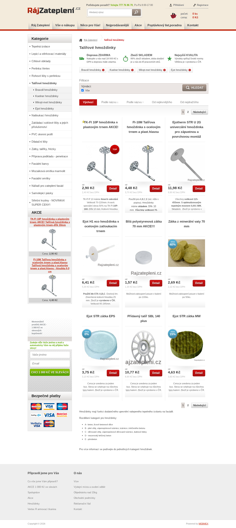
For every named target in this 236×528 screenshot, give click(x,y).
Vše (87, 90)
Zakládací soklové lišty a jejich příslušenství (50, 124)
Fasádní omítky (41, 178)
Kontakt (192, 25)
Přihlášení (178, 5)
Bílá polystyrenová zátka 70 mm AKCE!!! (144, 224)
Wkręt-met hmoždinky (48, 102)
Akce (138, 25)
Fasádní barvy (40, 163)
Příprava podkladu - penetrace (50, 156)
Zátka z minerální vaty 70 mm (186, 224)
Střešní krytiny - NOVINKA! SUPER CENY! (48, 202)
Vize (76, 481)
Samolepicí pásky (42, 193)
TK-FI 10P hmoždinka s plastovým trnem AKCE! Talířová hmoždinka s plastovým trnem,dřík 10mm (50, 222)
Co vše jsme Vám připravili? (43, 481)
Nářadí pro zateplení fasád (47, 185)
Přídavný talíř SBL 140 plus (143, 318)
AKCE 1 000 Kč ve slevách (42, 487)
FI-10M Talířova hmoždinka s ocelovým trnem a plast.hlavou (143, 127)
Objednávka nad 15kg (85, 492)
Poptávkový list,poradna (165, 25)
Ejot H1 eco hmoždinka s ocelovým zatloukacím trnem (101, 226)
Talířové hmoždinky (44, 83)
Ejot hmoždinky (44, 108)
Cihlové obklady (41, 61)
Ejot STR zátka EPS (100, 316)
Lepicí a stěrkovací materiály (49, 53)
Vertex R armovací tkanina (42, 509)
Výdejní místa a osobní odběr (89, 487)
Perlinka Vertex (41, 68)
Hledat (197, 87)
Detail (113, 188)
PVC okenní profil (42, 134)
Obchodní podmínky (84, 498)
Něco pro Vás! (90, 25)
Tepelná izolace (41, 46)
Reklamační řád (82, 503)
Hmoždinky (34, 503)
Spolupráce (34, 492)
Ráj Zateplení (40, 25)
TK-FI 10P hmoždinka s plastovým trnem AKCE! (100, 124)
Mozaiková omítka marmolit (48, 171)
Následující (199, 112)
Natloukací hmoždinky (45, 115)
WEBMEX (203, 523)
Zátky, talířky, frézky (44, 149)
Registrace (202, 5)
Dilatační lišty (40, 141)
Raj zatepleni (55, 11)
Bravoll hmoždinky (46, 89)
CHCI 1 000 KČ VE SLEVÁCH (50, 372)
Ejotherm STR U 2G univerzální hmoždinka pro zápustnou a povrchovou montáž (186, 129)
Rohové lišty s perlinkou (46, 75)
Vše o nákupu (65, 25)
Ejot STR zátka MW (187, 316)
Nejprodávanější (117, 25)
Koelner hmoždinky (46, 96)
